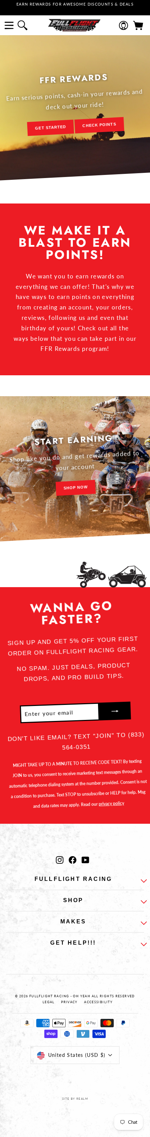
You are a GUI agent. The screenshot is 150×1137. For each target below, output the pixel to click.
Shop (73, 900)
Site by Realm (75, 1098)
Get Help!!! (73, 943)
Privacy (69, 1002)
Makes (73, 921)
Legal (49, 1002)
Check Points (99, 125)
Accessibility (98, 1002)
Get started (50, 128)
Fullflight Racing (73, 879)
